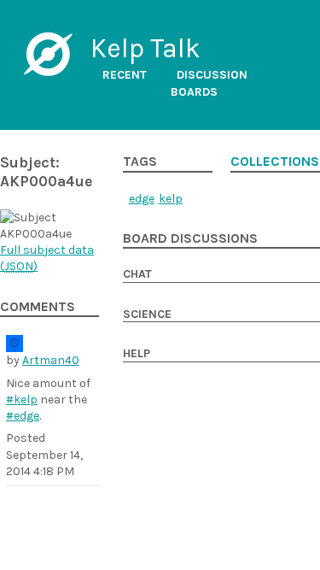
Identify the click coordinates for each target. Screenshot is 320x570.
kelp (171, 198)
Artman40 (50, 360)
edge (141, 198)
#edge (22, 415)
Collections (274, 161)
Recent (124, 75)
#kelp (22, 399)
